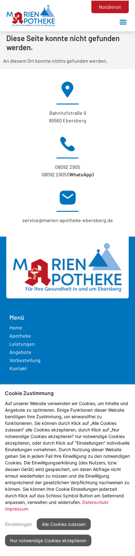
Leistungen (22, 344)
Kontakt (18, 368)
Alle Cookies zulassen (64, 524)
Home (15, 327)
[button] (123, 22)
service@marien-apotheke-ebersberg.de (67, 220)
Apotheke (20, 336)
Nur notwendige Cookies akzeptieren (48, 540)
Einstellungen (18, 524)
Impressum (16, 508)
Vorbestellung (24, 360)
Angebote (20, 352)
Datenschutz (95, 502)
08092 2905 (67, 167)
